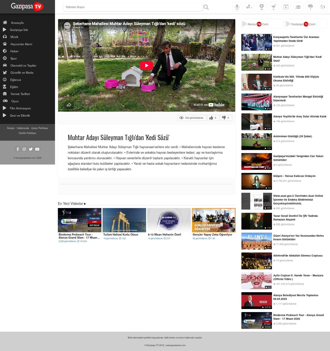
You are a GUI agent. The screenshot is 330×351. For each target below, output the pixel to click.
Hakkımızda (23, 128)
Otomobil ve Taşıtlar (23, 65)
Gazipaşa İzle (19, 29)
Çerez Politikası (39, 128)
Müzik (14, 37)
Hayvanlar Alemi (21, 44)
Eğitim (14, 87)
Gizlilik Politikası (27, 133)
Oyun (15, 101)
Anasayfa (17, 22)
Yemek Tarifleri (20, 94)
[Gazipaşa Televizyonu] (27, 7)
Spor (14, 58)
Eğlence (15, 79)
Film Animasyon (20, 108)
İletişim (11, 128)
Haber (14, 51)
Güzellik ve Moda (22, 72)
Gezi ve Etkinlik (20, 115)
